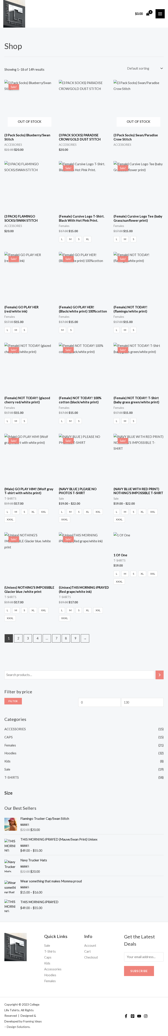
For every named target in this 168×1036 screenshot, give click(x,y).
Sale (7, 769)
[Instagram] (146, 1016)
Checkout (91, 957)
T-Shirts (50, 951)
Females (10, 745)
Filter (13, 701)
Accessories (52, 969)
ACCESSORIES (15, 729)
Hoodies (10, 753)
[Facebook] (126, 1016)
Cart (87, 951)
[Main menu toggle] (160, 13)
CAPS (8, 737)
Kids (7, 761)
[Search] (160, 675)
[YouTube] (139, 1016)
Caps (47, 957)
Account (90, 945)
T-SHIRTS (11, 777)
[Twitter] (133, 1016)
